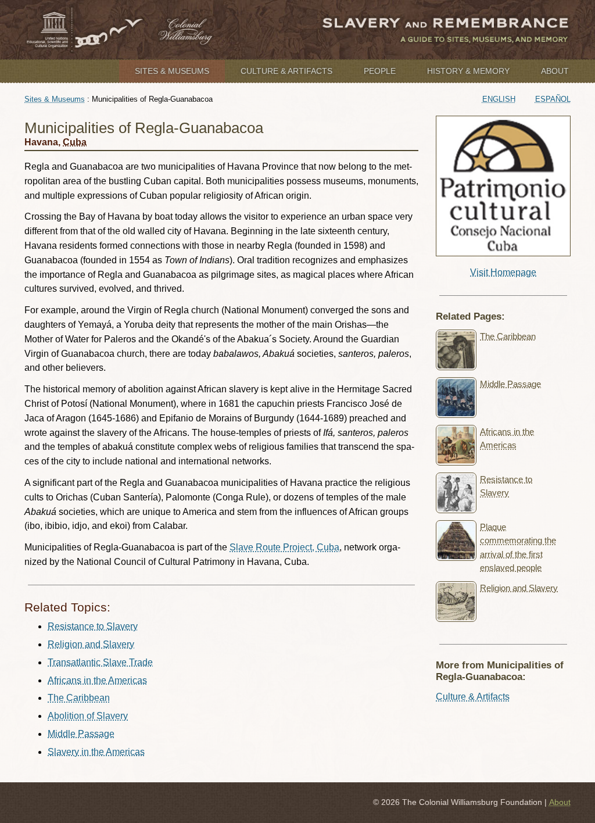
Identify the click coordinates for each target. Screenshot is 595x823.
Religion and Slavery (91, 644)
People (380, 71)
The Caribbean (79, 698)
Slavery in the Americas (96, 752)
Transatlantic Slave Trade (100, 662)
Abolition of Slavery (88, 716)
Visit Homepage (503, 272)
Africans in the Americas (97, 680)
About (555, 71)
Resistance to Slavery (93, 626)
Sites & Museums (172, 71)
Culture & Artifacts (286, 71)
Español (553, 99)
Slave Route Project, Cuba (284, 547)
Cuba (75, 142)
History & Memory (468, 71)
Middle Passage (81, 734)
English (498, 99)
